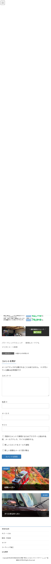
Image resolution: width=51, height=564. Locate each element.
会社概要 (5, 552)
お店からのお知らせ (22, 353)
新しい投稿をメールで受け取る (17, 450)
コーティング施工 (8, 547)
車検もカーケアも (32, 343)
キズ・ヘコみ (6, 533)
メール (5, 413)
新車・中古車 (6, 538)
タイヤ (4, 543)
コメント (6, 376)
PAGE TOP (47, 544)
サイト (4, 425)
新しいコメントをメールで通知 (17, 445)
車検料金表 (5, 529)
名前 (4, 402)
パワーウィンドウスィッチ (12, 343)
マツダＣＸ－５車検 (9, 347)
